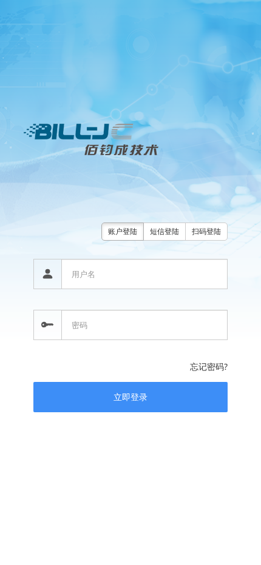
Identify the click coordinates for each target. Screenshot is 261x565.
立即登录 (130, 397)
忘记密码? (209, 366)
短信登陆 (164, 231)
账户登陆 (122, 231)
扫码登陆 (206, 231)
